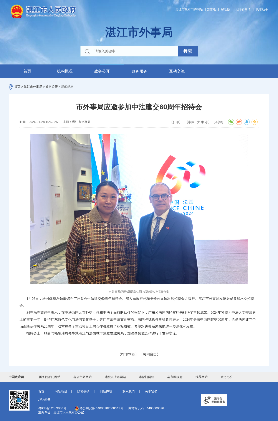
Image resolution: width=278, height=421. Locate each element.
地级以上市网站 (115, 377)
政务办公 (227, 377)
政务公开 (102, 71)
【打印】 (176, 122)
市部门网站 (146, 377)
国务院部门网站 (49, 377)
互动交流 (177, 71)
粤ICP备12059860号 (52, 408)
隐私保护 (83, 391)
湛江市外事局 (33, 86)
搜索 (188, 51)
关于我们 (151, 391)
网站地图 (61, 391)
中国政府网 (16, 377)
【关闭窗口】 (149, 354)
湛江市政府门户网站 (189, 9)
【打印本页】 (128, 354)
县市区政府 (174, 377)
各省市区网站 (82, 377)
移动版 (225, 9)
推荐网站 (201, 377)
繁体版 (211, 9)
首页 (27, 71)
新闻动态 (67, 86)
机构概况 (65, 71)
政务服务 (139, 71)
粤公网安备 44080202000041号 (101, 408)
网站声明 (106, 391)
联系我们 (128, 391)
